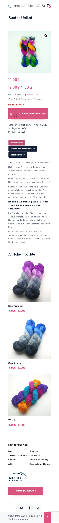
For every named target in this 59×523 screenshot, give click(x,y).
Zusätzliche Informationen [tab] (23, 148)
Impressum (34, 455)
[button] (46, 35)
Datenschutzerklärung (39, 464)
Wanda (12, 420)
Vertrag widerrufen (26, 490)
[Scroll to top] (47, 517)
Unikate (46, 124)
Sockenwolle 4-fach (31, 124)
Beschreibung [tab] (17, 142)
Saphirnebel (15, 363)
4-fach (24, 128)
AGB (10, 464)
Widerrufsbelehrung (38, 459)
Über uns (33, 451)
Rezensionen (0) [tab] (18, 154)
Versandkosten (34, 94)
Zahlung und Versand (17, 455)
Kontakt (12, 459)
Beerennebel (15, 305)
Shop (10, 451)
